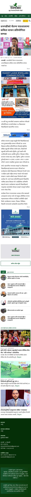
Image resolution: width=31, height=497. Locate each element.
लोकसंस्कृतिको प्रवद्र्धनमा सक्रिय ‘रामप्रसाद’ (14, 410)
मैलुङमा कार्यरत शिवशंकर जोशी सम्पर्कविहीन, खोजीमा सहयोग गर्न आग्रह (18, 277)
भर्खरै (3, 272)
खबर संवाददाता (15, 255)
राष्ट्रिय (15, 16)
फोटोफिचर (18, 21)
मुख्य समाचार (10, 272)
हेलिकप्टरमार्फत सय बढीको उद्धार (15, 310)
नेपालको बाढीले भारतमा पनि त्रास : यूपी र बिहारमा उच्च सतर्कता (17, 294)
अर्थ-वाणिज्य (22, 16)
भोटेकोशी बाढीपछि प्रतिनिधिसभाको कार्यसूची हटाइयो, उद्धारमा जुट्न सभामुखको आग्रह (18, 302)
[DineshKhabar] (15, 6)
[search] (29, 21)
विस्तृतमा (19, 357)
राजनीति (11, 16)
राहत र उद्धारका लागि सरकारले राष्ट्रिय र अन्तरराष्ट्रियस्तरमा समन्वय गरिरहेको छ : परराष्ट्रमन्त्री (17, 285)
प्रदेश (6, 16)
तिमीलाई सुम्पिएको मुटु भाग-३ (10, 381)
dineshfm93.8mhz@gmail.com (17, 487)
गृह (2, 16)
